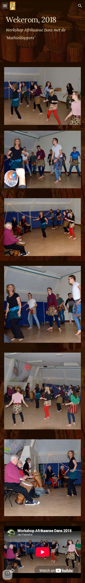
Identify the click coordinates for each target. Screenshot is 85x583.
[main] (42, 31)
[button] (5, 5)
